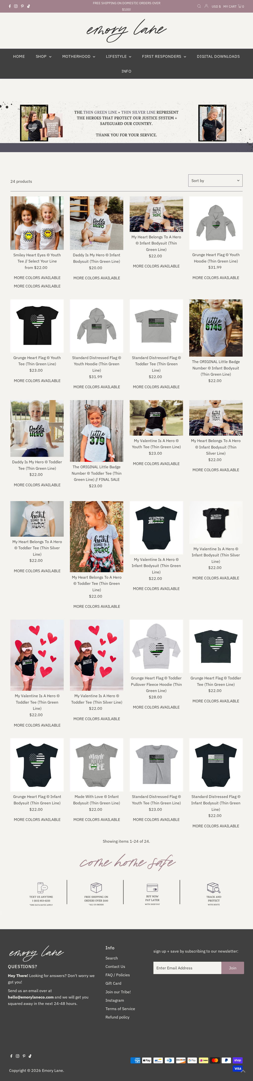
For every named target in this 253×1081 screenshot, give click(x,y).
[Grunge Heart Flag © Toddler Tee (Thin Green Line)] (216, 646)
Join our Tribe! (118, 991)
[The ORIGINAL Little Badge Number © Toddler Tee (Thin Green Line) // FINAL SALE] (96, 431)
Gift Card (113, 983)
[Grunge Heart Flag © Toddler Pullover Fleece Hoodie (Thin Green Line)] (156, 646)
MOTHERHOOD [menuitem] (77, 56)
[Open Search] (199, 6)
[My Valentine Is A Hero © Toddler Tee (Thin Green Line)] (37, 655)
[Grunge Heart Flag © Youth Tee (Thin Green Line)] (37, 326)
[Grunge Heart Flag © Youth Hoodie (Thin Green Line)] (216, 223)
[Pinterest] (22, 6)
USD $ (216, 6)
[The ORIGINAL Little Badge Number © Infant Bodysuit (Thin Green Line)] (216, 328)
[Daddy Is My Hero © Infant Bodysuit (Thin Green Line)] (96, 223)
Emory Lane (52, 1070)
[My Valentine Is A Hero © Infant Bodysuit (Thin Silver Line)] (216, 522)
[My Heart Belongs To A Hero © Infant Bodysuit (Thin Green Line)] (156, 214)
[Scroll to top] (243, 1071)
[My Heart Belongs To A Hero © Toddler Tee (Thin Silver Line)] (37, 519)
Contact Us (115, 966)
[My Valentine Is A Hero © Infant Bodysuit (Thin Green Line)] (156, 527)
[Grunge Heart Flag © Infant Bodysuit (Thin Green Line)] (37, 765)
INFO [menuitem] (126, 71)
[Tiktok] (28, 6)
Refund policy (117, 1017)
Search (111, 958)
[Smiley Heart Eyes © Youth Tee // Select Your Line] (37, 223)
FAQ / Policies (117, 974)
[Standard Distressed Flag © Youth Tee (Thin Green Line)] (156, 765)
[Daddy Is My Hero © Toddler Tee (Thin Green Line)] (37, 428)
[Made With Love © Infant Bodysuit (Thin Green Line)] (96, 765)
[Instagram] (16, 6)
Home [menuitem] (19, 56)
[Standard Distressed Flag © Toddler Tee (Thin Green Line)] (156, 326)
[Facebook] (10, 6)
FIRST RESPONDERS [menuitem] (162, 56)
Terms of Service (120, 1008)
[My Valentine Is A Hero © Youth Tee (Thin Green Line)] (156, 418)
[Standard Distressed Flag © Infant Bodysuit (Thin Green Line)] (216, 765)
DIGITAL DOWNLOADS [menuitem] (218, 56)
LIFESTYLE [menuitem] (117, 56)
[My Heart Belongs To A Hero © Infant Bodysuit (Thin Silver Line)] (216, 418)
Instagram (114, 1000)
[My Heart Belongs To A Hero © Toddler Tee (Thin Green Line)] (96, 536)
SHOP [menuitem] (42, 56)
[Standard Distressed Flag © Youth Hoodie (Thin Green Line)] (96, 326)
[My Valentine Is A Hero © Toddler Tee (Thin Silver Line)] (96, 655)
